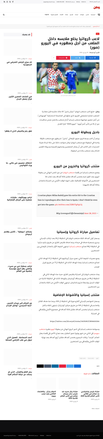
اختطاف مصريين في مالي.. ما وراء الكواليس (19, 164)
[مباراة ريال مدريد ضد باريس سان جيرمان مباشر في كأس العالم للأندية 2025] (68, 383)
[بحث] (4, 14)
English (47, 14)
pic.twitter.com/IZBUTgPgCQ (68, 204)
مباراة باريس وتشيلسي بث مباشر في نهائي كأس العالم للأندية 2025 (90, 394)
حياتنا (76, 14)
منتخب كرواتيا (68, 172)
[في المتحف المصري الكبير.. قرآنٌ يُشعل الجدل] (18, 81)
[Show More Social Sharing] (54, 58)
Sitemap (78, 2)
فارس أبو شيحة (94, 52)
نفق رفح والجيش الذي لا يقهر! (18, 131)
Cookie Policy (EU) (60, 2)
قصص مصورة (54, 14)
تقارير (87, 14)
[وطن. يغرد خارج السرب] (96, 8)
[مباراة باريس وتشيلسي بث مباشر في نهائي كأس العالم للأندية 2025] (89, 383)
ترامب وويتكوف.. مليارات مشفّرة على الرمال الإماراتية (19, 198)
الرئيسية (93, 14)
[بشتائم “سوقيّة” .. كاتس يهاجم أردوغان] (18, 217)
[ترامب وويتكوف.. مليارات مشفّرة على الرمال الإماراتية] (18, 182)
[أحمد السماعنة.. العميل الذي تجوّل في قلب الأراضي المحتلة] (18, 322)
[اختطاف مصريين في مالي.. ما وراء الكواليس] (18, 148)
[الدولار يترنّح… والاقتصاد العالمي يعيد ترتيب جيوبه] (46, 383)
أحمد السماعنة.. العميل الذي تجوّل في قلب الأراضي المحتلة (19, 338)
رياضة (84, 26)
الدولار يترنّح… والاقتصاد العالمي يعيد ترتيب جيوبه (46, 394)
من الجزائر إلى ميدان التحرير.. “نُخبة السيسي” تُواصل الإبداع (19, 304)
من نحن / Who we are (70, 2)
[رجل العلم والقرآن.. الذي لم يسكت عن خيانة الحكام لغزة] (18, 357)
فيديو (71, 14)
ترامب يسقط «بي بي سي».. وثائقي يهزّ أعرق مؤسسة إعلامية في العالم (19, 268)
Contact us (83, 2)
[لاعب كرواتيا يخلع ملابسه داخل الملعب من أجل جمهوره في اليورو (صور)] (68, 77)
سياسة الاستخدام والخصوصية (49, 2)
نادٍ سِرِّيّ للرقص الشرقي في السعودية (19, 63)
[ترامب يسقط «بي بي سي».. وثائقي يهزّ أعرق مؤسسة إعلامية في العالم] (18, 251)
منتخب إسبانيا (75, 246)
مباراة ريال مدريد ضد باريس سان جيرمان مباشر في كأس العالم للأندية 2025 (69, 395)
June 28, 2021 (90, 213)
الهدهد (82, 14)
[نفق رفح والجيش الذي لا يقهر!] (18, 116)
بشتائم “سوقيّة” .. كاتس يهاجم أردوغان (18, 233)
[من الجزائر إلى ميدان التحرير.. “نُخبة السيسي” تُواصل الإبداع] (18, 288)
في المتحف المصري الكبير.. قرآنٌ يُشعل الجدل (20, 97)
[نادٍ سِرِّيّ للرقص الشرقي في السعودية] (18, 47)
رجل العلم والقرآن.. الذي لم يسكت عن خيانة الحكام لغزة (20, 373)
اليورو (53, 329)
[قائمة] (99, 14)
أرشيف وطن (88, 26)
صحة (66, 14)
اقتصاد (61, 14)
